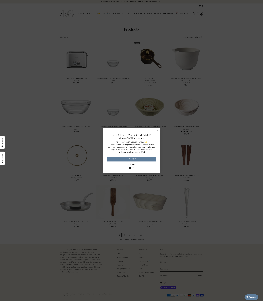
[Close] (157, 130)
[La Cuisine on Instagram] (133, 168)
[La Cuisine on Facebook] (130, 168)
